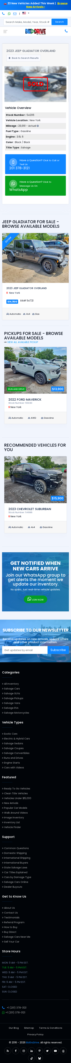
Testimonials (11, 917)
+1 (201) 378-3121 (16, 1007)
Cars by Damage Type (17, 877)
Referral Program (13, 922)
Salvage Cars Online (15, 882)
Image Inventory (13, 817)
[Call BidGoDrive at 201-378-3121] (3, 13)
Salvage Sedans (13, 743)
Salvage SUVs (11, 693)
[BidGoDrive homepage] (35, 31)
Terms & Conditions (50, 1028)
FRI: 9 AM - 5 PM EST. (14, 982)
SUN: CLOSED (9, 991)
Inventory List (11, 822)
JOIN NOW (37, 599)
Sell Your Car (11, 941)
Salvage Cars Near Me (16, 937)
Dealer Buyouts (12, 887)
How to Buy (10, 927)
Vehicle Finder (12, 827)
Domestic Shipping (15, 853)
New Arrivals (10, 803)
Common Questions (16, 848)
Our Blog (14, 1028)
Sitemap (29, 1028)
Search (59, 21)
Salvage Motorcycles (16, 712)
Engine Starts (11, 762)
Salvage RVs (10, 708)
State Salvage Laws (15, 867)
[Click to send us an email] (15, 13)
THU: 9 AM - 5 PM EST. (14, 977)
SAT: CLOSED (9, 987)
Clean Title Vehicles (15, 793)
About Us (9, 908)
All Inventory (11, 684)
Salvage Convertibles (16, 753)
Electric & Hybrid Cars (16, 738)
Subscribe (58, 650)
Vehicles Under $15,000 (17, 798)
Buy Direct (9, 932)
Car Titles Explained (15, 872)
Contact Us (10, 912)
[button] (8, 1051)
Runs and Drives (13, 758)
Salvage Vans (11, 703)
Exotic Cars (10, 733)
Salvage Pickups (13, 698)
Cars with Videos (13, 767)
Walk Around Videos (15, 812)
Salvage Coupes (13, 748)
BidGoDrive (32, 1042)
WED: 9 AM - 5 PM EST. (15, 972)
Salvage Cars (11, 688)
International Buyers (15, 862)
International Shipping (16, 858)
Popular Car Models (15, 808)
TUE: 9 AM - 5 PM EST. (14, 967)
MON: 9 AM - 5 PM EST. (15, 962)
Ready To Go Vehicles (16, 788)
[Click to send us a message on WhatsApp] (9, 13)
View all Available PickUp (22, 342)
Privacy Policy (35, 1034)
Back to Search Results (25, 58)
